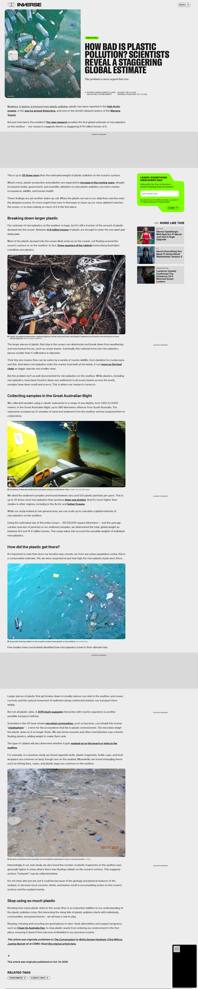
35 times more (30, 175)
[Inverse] (29, 4)
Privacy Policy (164, 202)
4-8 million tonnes (58, 229)
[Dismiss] (194, 947)
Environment (16, 978)
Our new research (56, 122)
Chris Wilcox (114, 939)
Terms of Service (149, 202)
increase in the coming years (97, 182)
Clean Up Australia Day (31, 928)
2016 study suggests (50, 712)
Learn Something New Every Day (153, 178)
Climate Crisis (38, 978)
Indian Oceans (76, 504)
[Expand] (175, 947)
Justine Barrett (16, 944)
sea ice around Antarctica (40, 110)
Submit (171, 208)
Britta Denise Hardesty (92, 939)
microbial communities (59, 723)
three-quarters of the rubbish (75, 245)
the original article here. (62, 944)
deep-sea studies (75, 499)
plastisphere (16, 727)
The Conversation (64, 939)
